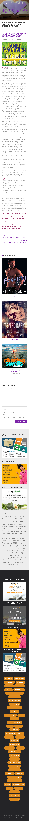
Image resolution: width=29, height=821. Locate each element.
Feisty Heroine (20, 32)
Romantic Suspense (17, 35)
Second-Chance (16, 560)
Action (7, 30)
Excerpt (14, 711)
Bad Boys (8, 685)
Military (12, 545)
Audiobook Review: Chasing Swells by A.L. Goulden (14, 370)
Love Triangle (5, 34)
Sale (7, 560)
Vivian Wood (16, 564)
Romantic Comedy (6, 35)
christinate (14, 818)
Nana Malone (21, 545)
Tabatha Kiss (9, 564)
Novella (15, 546)
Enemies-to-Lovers (14, 531)
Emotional (14, 704)
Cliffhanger (6, 524)
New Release (6, 546)
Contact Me (22, 815)
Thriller (18, 36)
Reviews (11, 39)
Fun (25, 32)
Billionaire (11, 521)
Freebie (15, 536)
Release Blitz (16, 550)
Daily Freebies (10, 528)
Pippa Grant (16, 548)
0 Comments (18, 39)
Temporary (14, 339)
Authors (17, 815)
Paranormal (8, 548)
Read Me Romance (14, 762)
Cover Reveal (20, 526)
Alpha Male (18, 30)
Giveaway (7, 540)
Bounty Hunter (12, 32)
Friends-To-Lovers (14, 722)
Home (5, 815)
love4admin (6, 37)
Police (16, 34)
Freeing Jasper (14, 296)
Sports (15, 562)
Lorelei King (23, 33)
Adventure (12, 30)
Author (18, 519)
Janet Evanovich (15, 33)
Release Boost (6, 553)
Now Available (14, 751)
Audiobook (5, 32)
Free (6, 536)
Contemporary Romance (14, 693)
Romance (9, 555)
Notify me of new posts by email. (14, 417)
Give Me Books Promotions (14, 733)
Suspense (12, 36)
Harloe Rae (21, 543)
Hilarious (8, 33)
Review (20, 34)
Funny (3, 33)
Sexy (6, 562)
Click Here (5, 213)
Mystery (12, 34)
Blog (20, 521)
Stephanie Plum (6, 36)
